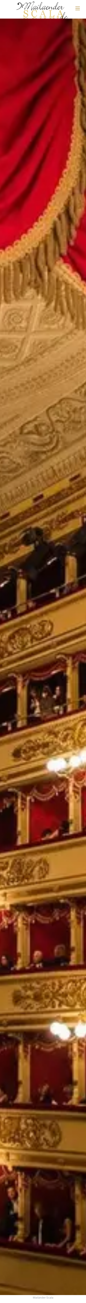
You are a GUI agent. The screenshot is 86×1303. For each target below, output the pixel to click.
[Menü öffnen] (77, 8)
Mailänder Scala (43, 1297)
